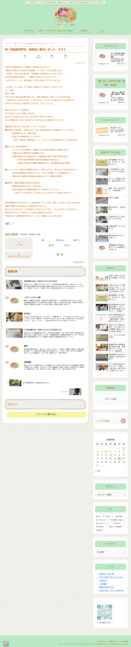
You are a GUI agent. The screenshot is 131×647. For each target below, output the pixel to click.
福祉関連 (15, 234)
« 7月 (97, 471)
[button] (68, 245)
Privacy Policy (102, 644)
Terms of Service (118, 644)
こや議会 (103, 584)
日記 (8, 234)
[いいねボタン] (7, 223)
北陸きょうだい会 (106, 574)
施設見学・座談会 (35, 234)
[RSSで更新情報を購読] (62, 254)
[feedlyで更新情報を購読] (57, 254)
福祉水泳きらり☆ (106, 587)
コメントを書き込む (46, 414)
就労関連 (24, 234)
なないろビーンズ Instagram (111, 590)
